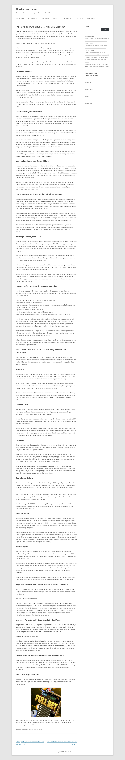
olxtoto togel (88, 89)
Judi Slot (56, 18)
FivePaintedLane (26, 9)
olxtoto (87, 96)
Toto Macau (91, 18)
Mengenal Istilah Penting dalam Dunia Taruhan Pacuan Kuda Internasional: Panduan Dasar (96, 48)
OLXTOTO (68, 752)
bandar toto (88, 103)
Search (87, 27)
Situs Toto (88, 82)
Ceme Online (45, 18)
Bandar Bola (20, 18)
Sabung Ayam (67, 18)
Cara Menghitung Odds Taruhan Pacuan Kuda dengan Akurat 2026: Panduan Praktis (96, 59)
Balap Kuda (79, 18)
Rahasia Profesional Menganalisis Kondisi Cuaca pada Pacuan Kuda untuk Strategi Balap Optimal (97, 41)
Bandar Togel (32, 18)
